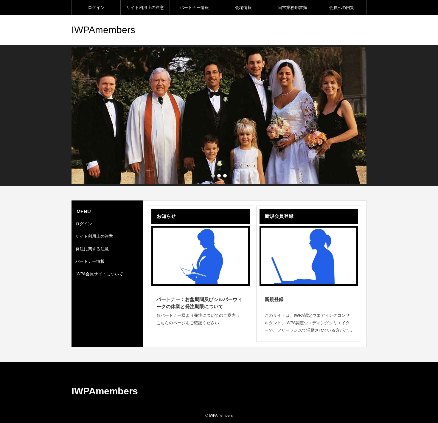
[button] (219, 175)
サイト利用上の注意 (145, 7)
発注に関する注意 (92, 248)
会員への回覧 (341, 7)
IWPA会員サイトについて (99, 273)
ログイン (96, 7)
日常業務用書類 (292, 7)
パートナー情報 (194, 7)
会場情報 (243, 7)
